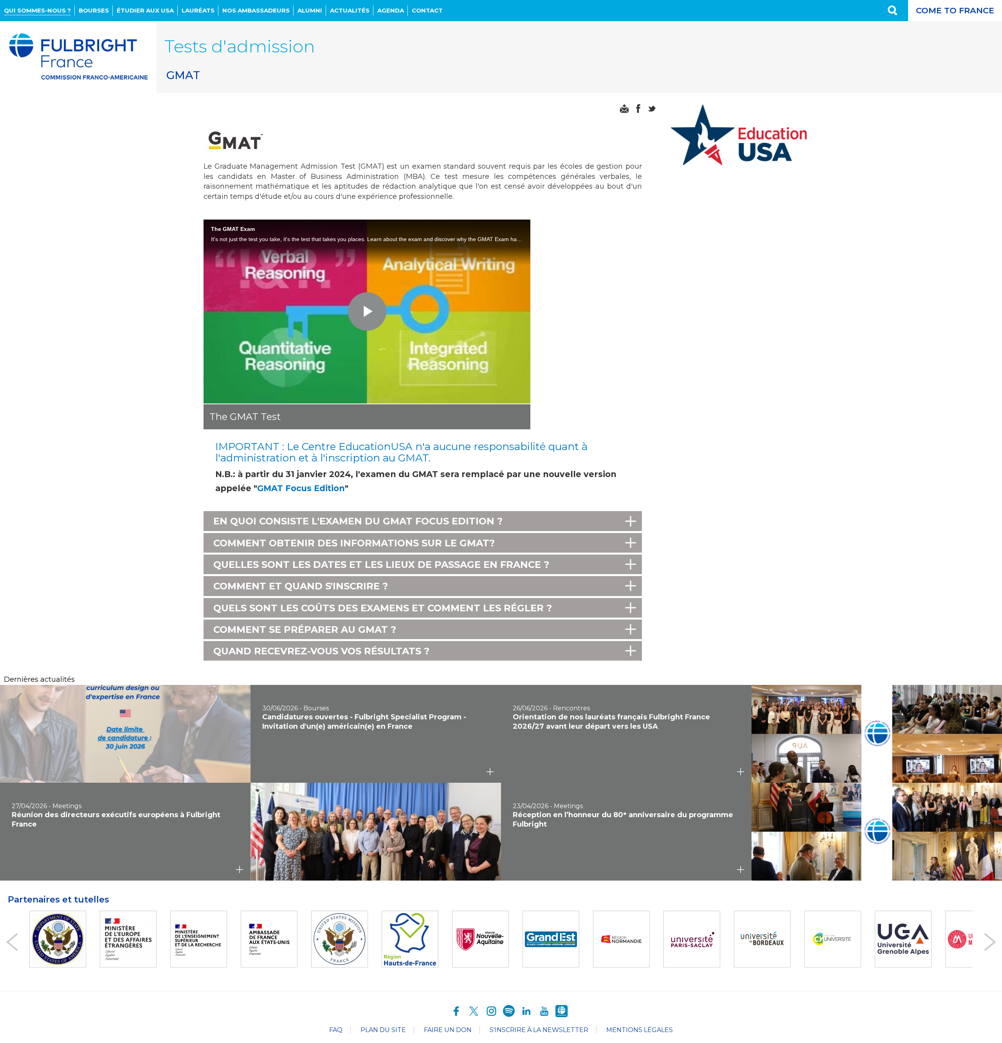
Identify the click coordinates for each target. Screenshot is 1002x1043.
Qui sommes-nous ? (37, 10)
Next (990, 942)
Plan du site (383, 1030)
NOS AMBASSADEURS (256, 10)
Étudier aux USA (145, 10)
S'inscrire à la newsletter (539, 1030)
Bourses (94, 10)
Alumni (309, 10)
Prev (12, 942)
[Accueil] (78, 57)
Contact (427, 10)
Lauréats (198, 10)
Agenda (390, 10)
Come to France (955, 10)
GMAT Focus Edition (301, 488)
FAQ (335, 1030)
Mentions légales (639, 1030)
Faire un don (448, 1030)
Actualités (349, 10)
